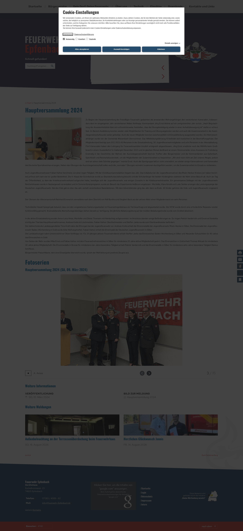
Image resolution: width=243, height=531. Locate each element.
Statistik (92, 39)
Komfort (82, 39)
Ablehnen (161, 49)
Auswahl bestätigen (121, 49)
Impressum (68, 34)
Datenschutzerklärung (84, 34)
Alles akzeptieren (82, 49)
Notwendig (70, 39)
